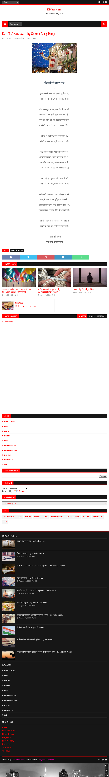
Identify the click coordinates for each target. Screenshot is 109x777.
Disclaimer (6, 744)
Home (4, 727)
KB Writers (54, 9)
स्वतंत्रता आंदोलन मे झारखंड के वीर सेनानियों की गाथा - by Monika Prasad (44, 652)
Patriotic (8, 460)
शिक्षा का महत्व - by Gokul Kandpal (30, 553)
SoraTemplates (17, 760)
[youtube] (99, 2)
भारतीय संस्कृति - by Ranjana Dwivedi (32, 602)
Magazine (6, 737)
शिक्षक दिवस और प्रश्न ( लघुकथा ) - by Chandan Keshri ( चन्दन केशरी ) (16, 290)
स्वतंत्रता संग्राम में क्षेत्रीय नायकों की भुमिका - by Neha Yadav (40, 615)
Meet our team (8, 730)
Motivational (17, 250)
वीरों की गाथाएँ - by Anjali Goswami (30, 627)
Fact (6, 426)
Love (6, 441)
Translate (23, 491)
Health (7, 436)
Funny (7, 431)
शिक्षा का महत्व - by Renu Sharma (30, 578)
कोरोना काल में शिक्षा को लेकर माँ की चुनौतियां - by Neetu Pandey (41, 566)
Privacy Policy (8, 741)
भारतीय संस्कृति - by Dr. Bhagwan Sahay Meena (36, 590)
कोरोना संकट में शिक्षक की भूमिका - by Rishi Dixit (35, 639)
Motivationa (10, 445)
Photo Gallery (8, 734)
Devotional (9, 422)
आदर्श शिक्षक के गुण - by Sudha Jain (31, 541)
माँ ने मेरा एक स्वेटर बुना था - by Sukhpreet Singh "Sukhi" (49, 290)
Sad (5, 465)
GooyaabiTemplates (46, 760)
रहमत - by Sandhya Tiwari (84, 289)
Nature (7, 455)
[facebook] (106, 2)
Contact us (6, 747)
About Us (6, 751)
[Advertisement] (54, 390)
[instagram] (102, 2)
